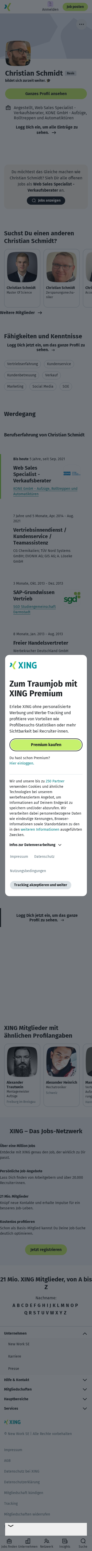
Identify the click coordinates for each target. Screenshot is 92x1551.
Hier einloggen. (21, 763)
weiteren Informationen (40, 829)
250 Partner (55, 781)
